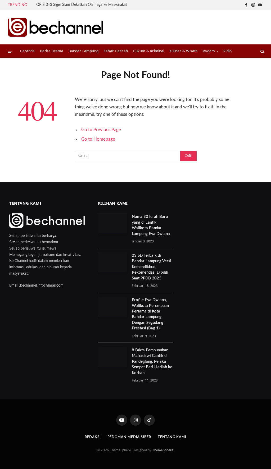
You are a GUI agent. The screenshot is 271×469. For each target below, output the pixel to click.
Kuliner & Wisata (183, 51)
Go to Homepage (98, 139)
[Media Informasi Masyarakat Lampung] (55, 27)
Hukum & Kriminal (148, 51)
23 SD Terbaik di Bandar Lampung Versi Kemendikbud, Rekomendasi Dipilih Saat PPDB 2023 (151, 267)
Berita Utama (52, 51)
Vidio (227, 51)
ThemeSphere (162, 450)
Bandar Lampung (83, 51)
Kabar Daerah (115, 51)
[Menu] (10, 51)
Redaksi (93, 437)
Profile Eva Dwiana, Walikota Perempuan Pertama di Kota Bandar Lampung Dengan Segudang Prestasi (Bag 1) (150, 314)
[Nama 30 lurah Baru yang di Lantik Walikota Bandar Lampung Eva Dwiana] (112, 223)
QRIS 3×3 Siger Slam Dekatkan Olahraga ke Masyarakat (81, 5)
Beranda (27, 51)
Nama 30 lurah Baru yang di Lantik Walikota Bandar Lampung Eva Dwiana (151, 225)
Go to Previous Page (101, 130)
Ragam (209, 51)
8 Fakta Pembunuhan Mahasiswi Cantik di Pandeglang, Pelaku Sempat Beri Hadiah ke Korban (152, 361)
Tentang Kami (172, 437)
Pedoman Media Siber (129, 437)
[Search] (261, 51)
